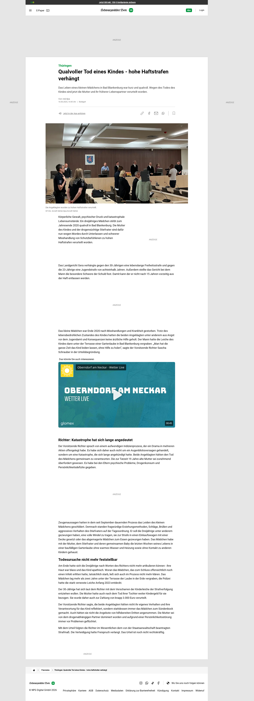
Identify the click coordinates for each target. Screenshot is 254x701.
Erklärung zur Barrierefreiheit (140, 690)
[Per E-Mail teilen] (156, 113)
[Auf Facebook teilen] (149, 113)
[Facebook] (158, 683)
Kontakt (175, 690)
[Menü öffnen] (30, 10)
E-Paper (40, 10)
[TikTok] (152, 683)
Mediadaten (117, 690)
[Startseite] (33, 670)
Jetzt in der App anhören (74, 113)
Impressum (187, 690)
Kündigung (163, 690)
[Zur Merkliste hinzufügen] (173, 113)
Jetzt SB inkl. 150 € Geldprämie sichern (117, 2)
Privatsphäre (69, 690)
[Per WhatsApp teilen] (163, 113)
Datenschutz (102, 690)
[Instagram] (141, 683)
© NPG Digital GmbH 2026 (43, 690)
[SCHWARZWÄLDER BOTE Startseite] (116, 10)
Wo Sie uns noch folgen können (188, 683)
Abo (189, 10)
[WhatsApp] (146, 683)
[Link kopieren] (142, 113)
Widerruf (199, 690)
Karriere (82, 690)
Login (201, 10)
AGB (91, 690)
